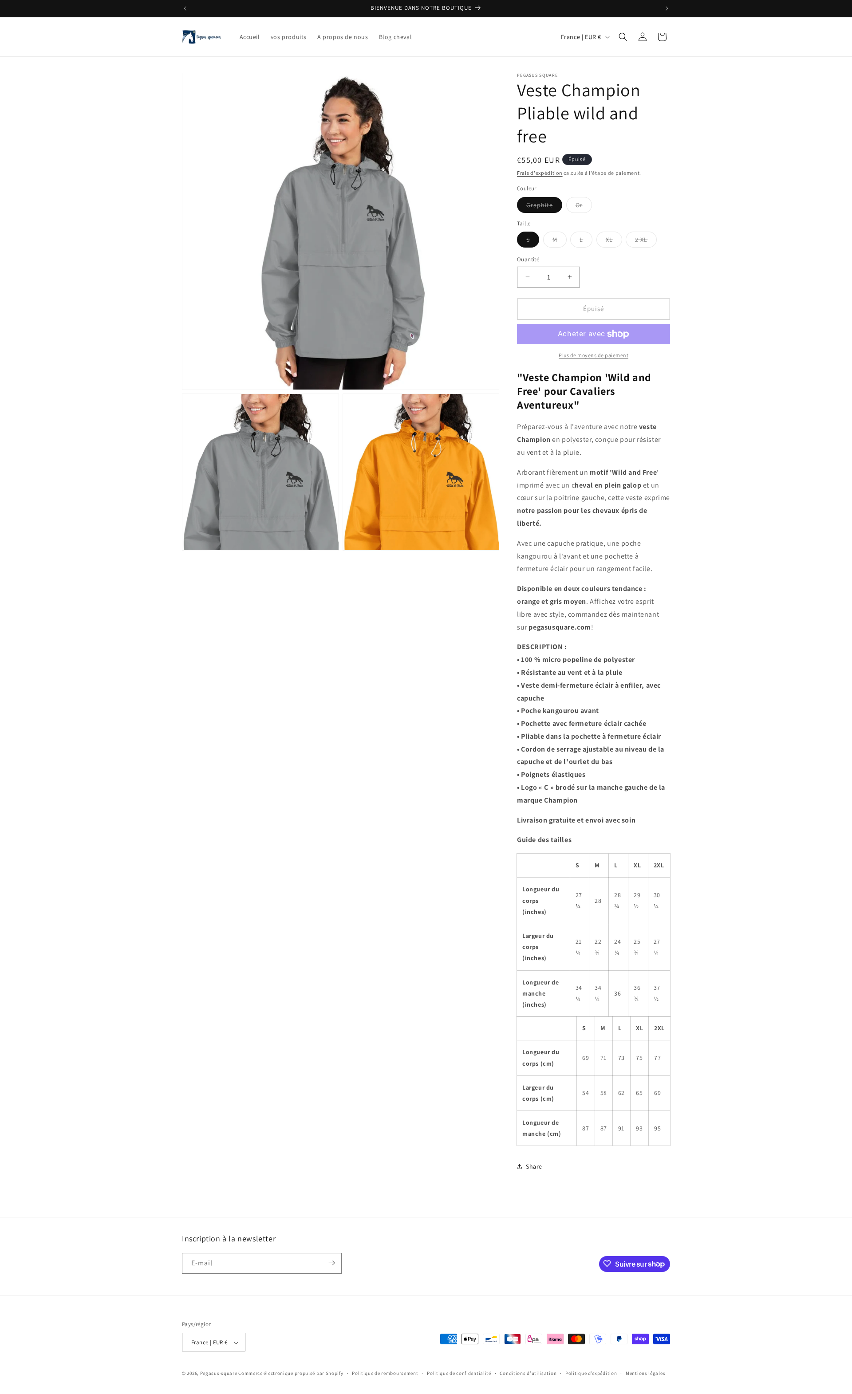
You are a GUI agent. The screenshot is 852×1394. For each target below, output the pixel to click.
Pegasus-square (218, 1373)
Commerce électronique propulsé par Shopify (290, 1373)
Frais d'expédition (540, 172)
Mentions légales (645, 1373)
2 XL (646, 241)
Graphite (544, 207)
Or (584, 207)
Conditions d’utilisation (528, 1373)
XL (614, 241)
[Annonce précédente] (185, 8)
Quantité (528, 259)
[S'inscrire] (331, 1262)
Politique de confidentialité (459, 1373)
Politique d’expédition (591, 1373)
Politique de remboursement (385, 1373)
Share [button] (534, 1166)
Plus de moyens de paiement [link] (593, 355)
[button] (623, 37)
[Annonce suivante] (667, 8)
